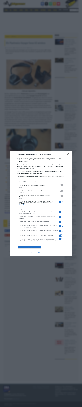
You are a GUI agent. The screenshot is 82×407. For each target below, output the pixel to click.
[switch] (61, 185)
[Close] (68, 154)
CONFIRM (29, 247)
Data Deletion (32, 252)
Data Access (41, 252)
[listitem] (41, 182)
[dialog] (41, 203)
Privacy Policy (50, 252)
